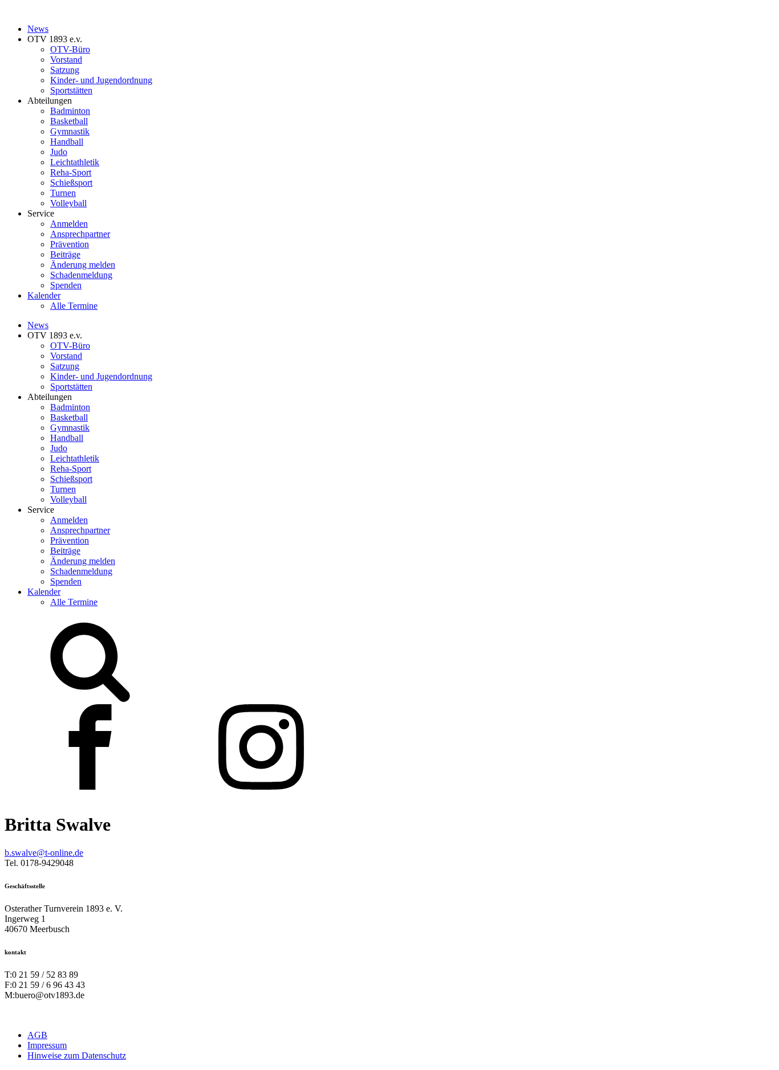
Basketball (69, 121)
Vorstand (66, 59)
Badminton (70, 111)
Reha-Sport (70, 172)
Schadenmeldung (81, 275)
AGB (37, 1035)
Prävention (69, 244)
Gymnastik (70, 131)
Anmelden (69, 223)
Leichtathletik (74, 162)
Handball (66, 141)
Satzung (64, 70)
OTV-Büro (70, 49)
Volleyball (68, 203)
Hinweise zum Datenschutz (76, 1055)
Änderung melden (82, 264)
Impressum (47, 1045)
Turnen (63, 193)
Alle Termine (74, 306)
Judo (58, 152)
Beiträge (65, 254)
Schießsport (71, 182)
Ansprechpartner (80, 234)
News (37, 29)
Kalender (43, 295)
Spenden (66, 285)
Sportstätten (71, 90)
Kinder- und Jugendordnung (101, 80)
